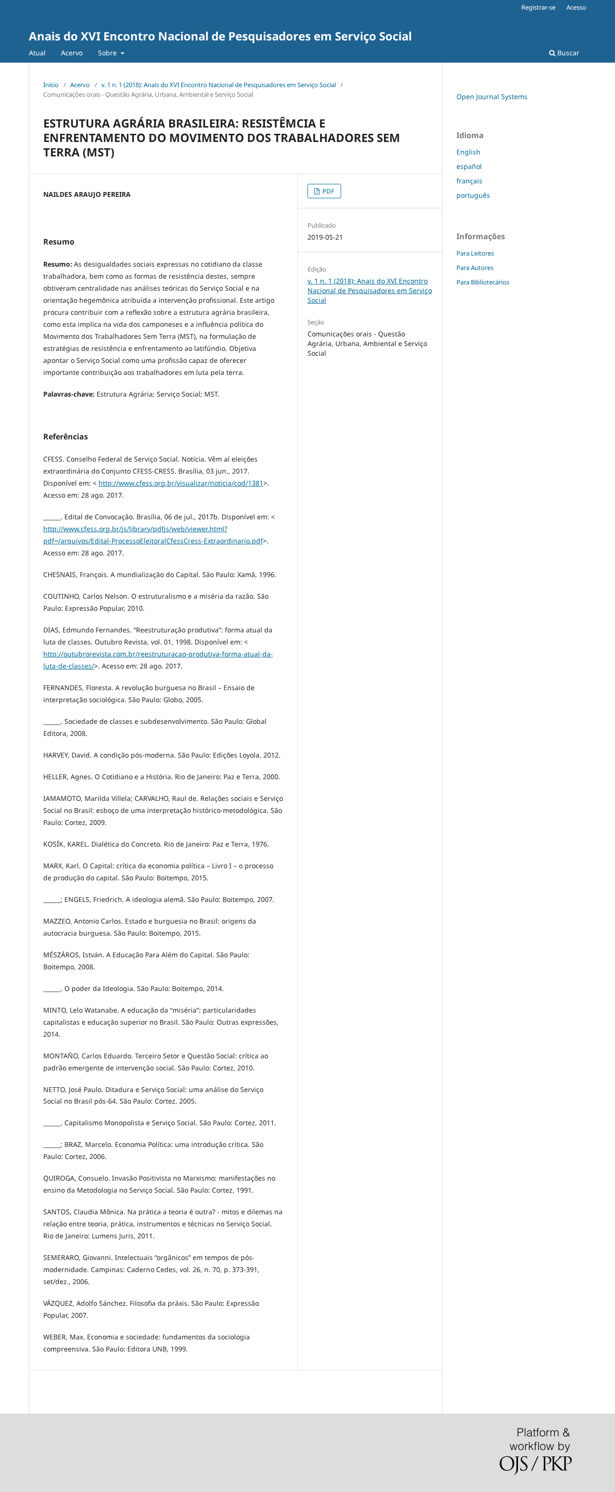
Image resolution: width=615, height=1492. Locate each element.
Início (51, 84)
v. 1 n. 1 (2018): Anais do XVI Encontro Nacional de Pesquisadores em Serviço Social (218, 84)
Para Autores (474, 267)
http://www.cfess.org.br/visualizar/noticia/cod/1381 (180, 483)
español (469, 166)
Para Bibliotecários (482, 282)
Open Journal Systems (492, 96)
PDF (327, 191)
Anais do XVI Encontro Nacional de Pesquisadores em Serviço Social (220, 36)
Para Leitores (475, 253)
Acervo (72, 52)
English (468, 151)
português (473, 195)
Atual (37, 52)
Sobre (108, 52)
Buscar (567, 52)
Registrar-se (538, 7)
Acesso (576, 7)
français (469, 180)
